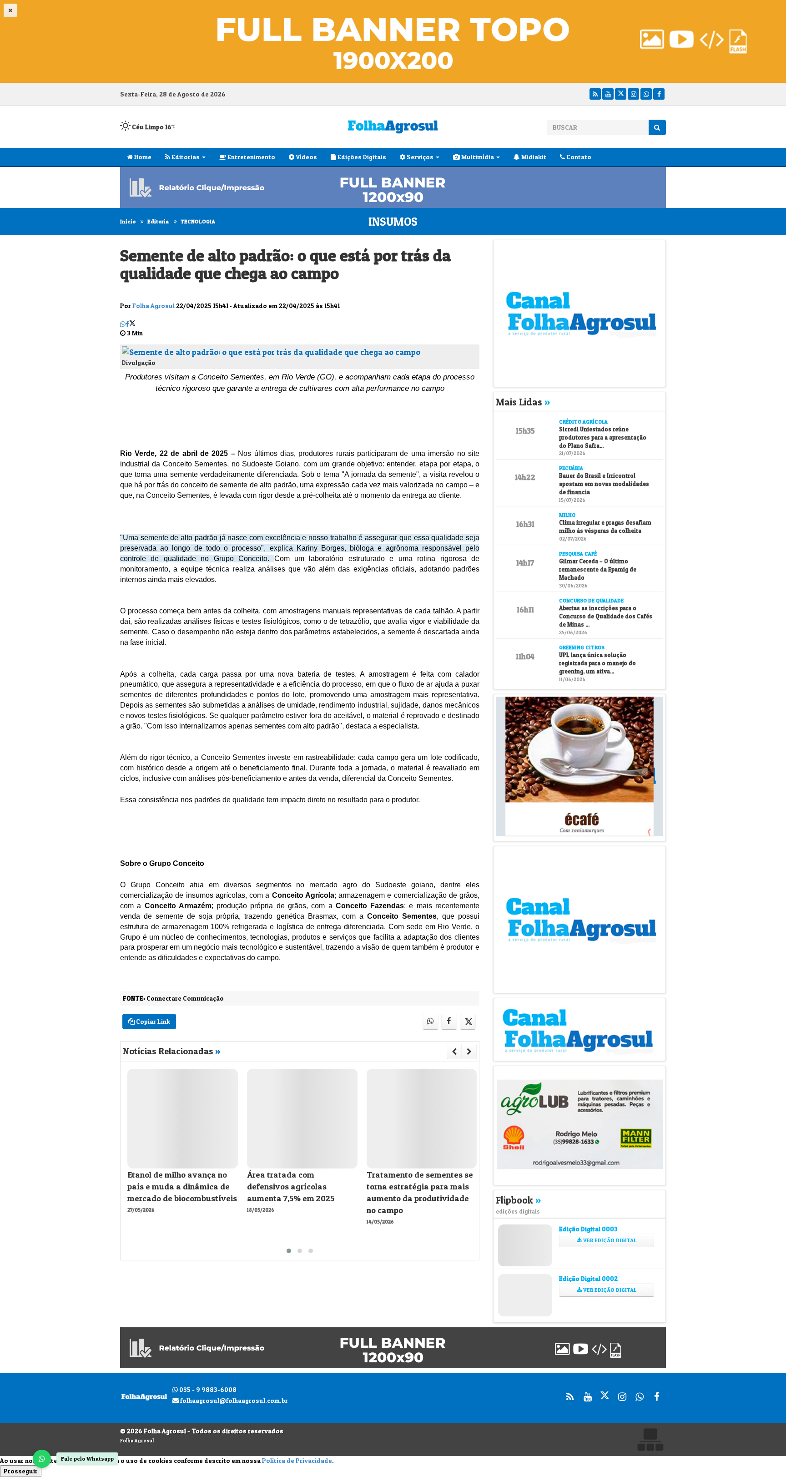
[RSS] (595, 94)
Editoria (158, 221)
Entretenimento (250, 157)
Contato (578, 157)
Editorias (185, 157)
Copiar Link (152, 1021)
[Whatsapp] (646, 94)
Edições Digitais (361, 157)
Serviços (419, 157)
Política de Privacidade (297, 1460)
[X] (620, 94)
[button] (288, 1250)
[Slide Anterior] (454, 1051)
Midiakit (533, 157)
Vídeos (305, 157)
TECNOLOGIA (198, 221)
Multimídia (477, 157)
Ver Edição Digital (609, 1240)
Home (142, 157)
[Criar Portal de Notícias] (650, 1439)
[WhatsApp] (42, 1459)
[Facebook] (659, 94)
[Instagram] (633, 94)
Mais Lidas (523, 402)
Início (128, 221)
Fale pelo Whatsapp (87, 1458)
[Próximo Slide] (469, 1051)
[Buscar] (657, 127)
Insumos (393, 221)
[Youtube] (608, 94)
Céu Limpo (151, 127)
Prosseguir (21, 1471)
